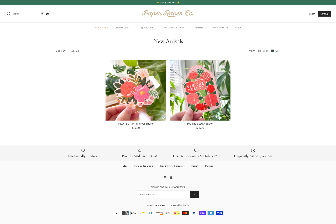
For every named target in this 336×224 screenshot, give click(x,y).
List (278, 51)
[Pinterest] (47, 14)
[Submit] (194, 194)
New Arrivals (101, 27)
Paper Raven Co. (162, 205)
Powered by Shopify (180, 205)
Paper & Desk (148, 27)
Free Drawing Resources (172, 166)
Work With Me (220, 27)
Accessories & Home (175, 27)
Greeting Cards (124, 27)
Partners (200, 27)
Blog (125, 166)
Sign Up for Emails (143, 166)
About (238, 27)
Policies (209, 166)
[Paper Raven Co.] (168, 10)
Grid (265, 51)
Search (194, 166)
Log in (312, 13)
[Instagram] (42, 14)
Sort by (60, 51)
